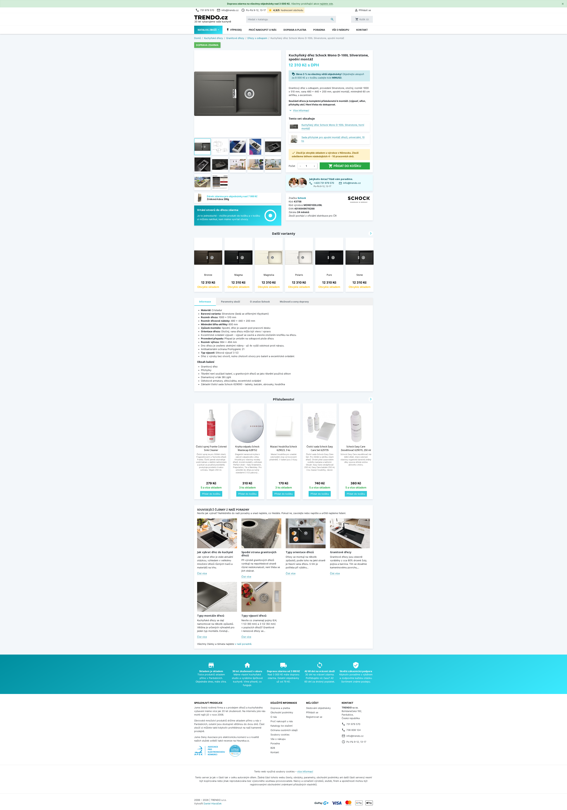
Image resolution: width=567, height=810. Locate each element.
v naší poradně (243, 643)
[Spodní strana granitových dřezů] (261, 533)
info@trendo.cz (228, 10)
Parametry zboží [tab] (230, 301)
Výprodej (234, 30)
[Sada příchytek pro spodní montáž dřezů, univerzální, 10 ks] (294, 139)
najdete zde (326, 3)
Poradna (319, 29)
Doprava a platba (295, 29)
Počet (292, 165)
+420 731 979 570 (324, 182)
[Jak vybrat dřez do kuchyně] (217, 533)
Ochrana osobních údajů (284, 730)
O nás (274, 716)
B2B (273, 747)
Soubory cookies (280, 734)
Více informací (301, 110)
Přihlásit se (312, 712)
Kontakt (362, 29)
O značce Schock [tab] (260, 301)
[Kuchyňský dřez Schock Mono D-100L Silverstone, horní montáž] (294, 127)
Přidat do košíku (344, 166)
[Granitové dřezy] (350, 533)
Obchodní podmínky (282, 712)
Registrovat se (314, 716)
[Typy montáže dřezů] (217, 597)
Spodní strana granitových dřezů (258, 553)
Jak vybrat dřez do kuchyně (215, 552)
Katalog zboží (207, 29)
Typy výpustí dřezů (254, 615)
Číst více (202, 573)
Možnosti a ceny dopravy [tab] (294, 301)
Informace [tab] (205, 301)
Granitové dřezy (340, 552)
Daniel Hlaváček (213, 803)
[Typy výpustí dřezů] (261, 597)
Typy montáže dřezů (210, 615)
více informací (305, 771)
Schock (302, 197)
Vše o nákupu (340, 29)
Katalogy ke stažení (282, 725)
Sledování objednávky (318, 708)
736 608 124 (353, 730)
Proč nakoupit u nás (262, 29)
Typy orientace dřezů (300, 552)
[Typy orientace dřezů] (306, 533)
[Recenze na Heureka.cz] (235, 752)
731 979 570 (204, 10)
